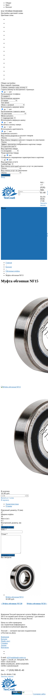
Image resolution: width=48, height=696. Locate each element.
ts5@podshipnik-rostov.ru (16, 657)
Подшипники (19, 214)
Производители (7, 225)
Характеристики (12, 504)
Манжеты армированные (19, 222)
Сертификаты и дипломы (7, 228)
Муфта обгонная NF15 (15, 597)
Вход (3, 177)
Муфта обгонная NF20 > (37, 604)
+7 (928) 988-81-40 (43, 189)
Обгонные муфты (18, 217)
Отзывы (9, 506)
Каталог (9, 267)
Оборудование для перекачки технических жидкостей (19, 228)
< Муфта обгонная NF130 (11, 604)
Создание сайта (39, 694)
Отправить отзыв (8, 555)
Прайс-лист (5, 641)
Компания (5, 637)
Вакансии (5, 231)
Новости (4, 233)
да (5, 92)
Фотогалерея (6, 235)
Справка (4, 643)
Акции (3, 645)
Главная (9, 263)
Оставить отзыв (7, 527)
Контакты (5, 647)
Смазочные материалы (18, 234)
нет (10, 92)
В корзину (5, 500)
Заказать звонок (43, 204)
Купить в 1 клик (7, 498)
